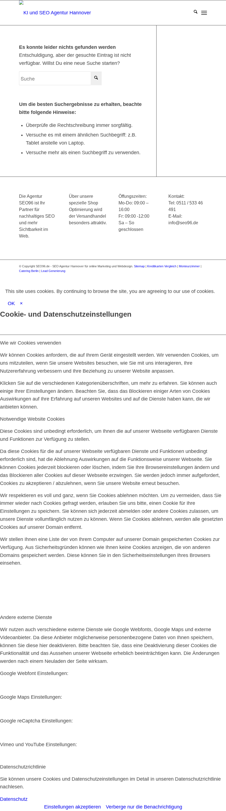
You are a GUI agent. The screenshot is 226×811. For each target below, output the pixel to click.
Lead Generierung (53, 271)
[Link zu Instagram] (178, 276)
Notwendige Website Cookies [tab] (32, 419)
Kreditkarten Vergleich (161, 266)
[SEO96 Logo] (56, 12)
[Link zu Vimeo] (194, 276)
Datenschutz (14, 799)
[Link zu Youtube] (186, 276)
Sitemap (139, 266)
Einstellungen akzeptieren (72, 807)
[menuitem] (192, 12)
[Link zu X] (170, 276)
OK (11, 303)
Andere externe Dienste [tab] (26, 617)
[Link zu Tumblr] (203, 276)
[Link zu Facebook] (161, 276)
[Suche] (192, 12)
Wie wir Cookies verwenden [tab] (30, 343)
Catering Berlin (29, 271)
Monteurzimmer (189, 266)
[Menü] (204, 12)
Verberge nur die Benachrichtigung (144, 807)
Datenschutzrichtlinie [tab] (23, 767)
